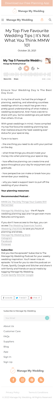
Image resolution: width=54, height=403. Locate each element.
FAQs (6, 336)
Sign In (7, 357)
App (6, 351)
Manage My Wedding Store (15, 235)
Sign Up (8, 362)
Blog (6, 346)
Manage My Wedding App (15, 210)
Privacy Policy (12, 392)
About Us (9, 326)
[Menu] (2, 19)
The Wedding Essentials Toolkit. (25, 225)
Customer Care (12, 331)
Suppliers (9, 341)
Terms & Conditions (38, 392)
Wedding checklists (11, 228)
